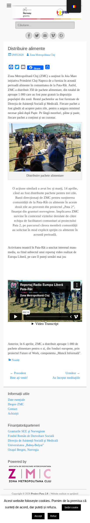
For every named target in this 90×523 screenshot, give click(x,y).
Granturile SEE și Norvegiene (26, 431)
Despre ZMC (16, 404)
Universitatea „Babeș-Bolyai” (26, 445)
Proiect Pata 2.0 (39, 493)
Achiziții (13, 413)
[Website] (61, 35)
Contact (12, 409)
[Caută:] (45, 25)
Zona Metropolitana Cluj (42, 54)
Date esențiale (16, 399)
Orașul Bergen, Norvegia (23, 449)
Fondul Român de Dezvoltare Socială (31, 436)
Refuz (53, 516)
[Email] (45, 35)
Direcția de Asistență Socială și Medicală (33, 440)
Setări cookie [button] (71, 507)
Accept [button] (38, 516)
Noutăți (15, 360)
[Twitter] (36, 35)
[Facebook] (28, 35)
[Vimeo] (53, 35)
